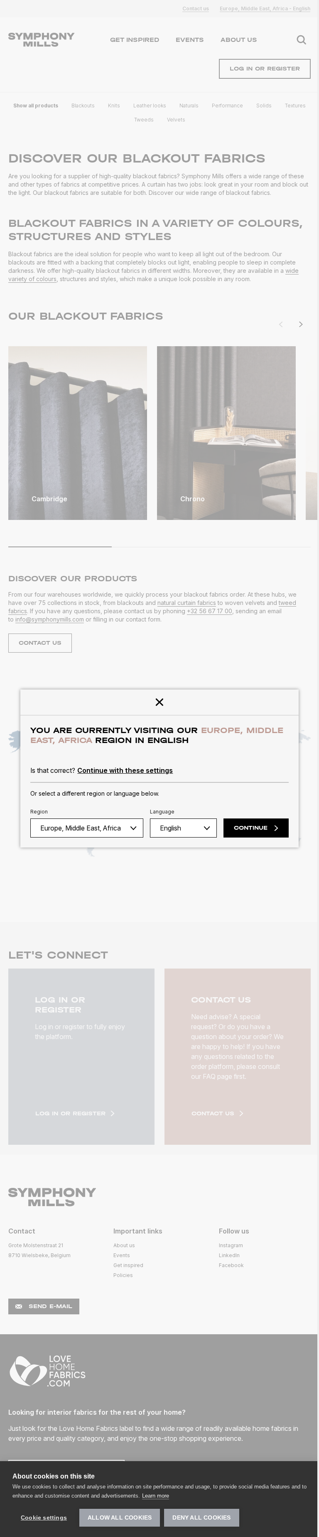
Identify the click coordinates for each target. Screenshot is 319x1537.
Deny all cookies (201, 1518)
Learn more (155, 1496)
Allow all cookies (120, 1518)
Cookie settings (44, 1518)
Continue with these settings (125, 770)
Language (162, 812)
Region (39, 812)
